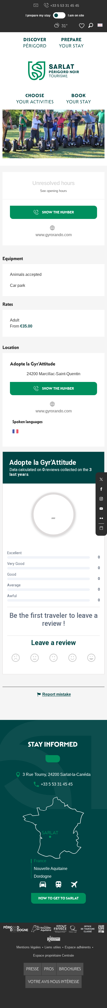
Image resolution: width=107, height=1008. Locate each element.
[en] (100, 25)
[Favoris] (82, 26)
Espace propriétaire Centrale (53, 955)
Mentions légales (28, 947)
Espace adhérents (78, 947)
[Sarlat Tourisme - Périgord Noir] (53, 70)
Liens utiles (53, 947)
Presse (32, 969)
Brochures (70, 969)
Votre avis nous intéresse (53, 981)
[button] (100, 25)
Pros (49, 969)
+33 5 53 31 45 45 (64, 5)
